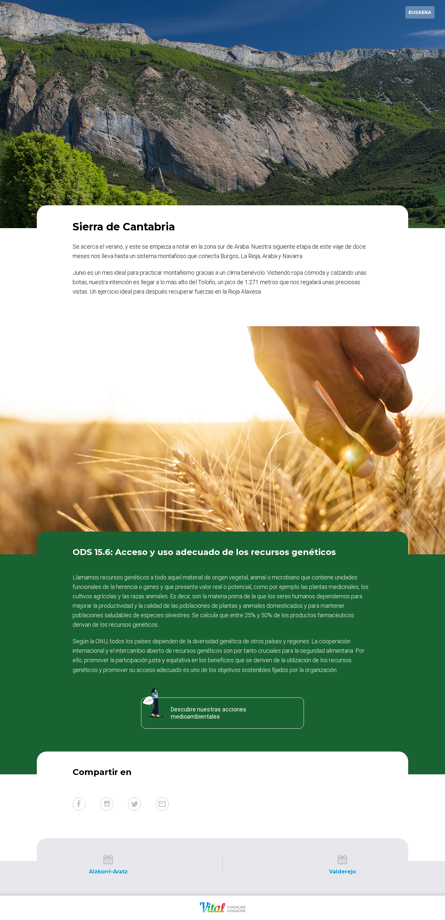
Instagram (106, 803)
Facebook (79, 803)
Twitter (134, 803)
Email (162, 803)
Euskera (420, 12)
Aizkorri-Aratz (108, 872)
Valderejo (342, 872)
